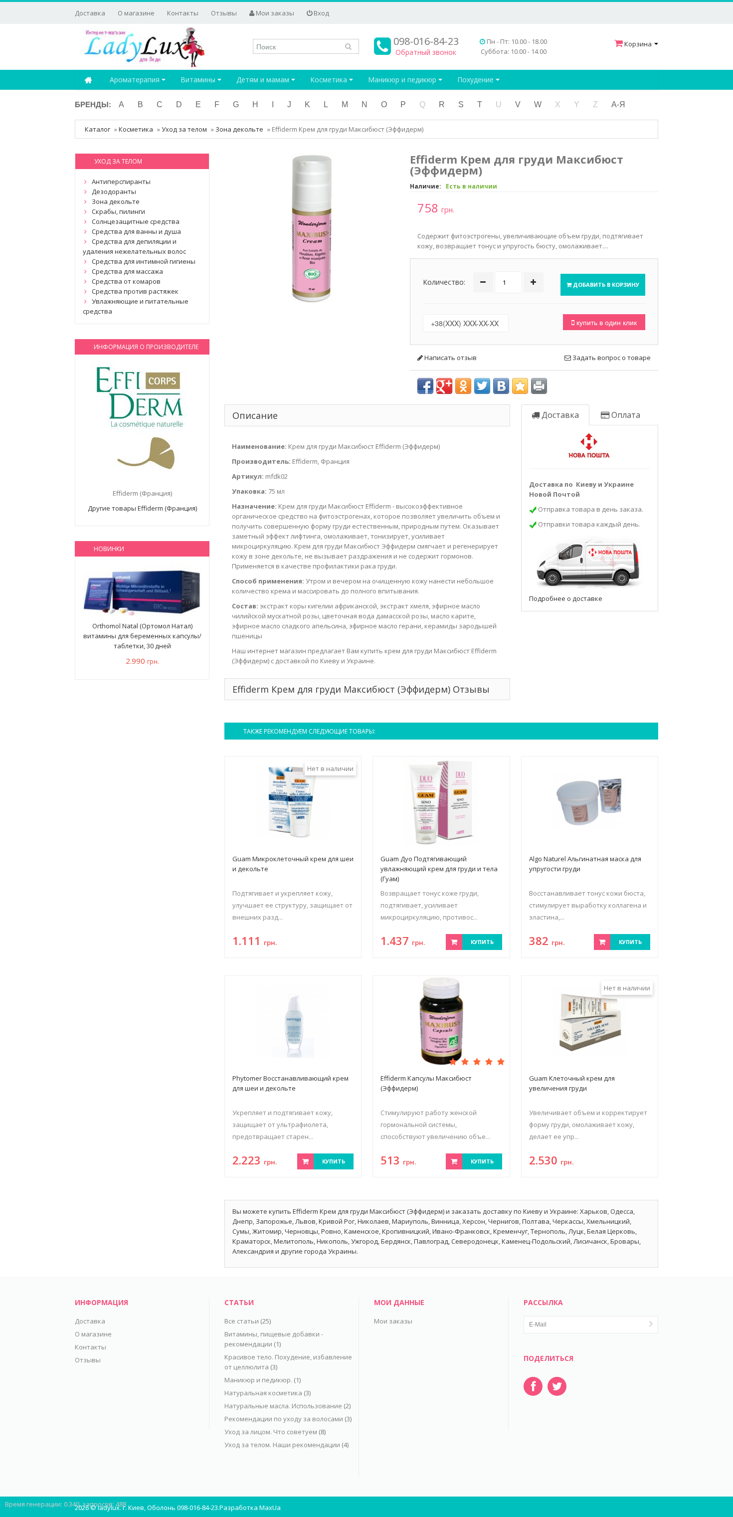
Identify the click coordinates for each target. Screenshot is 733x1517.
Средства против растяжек (135, 291)
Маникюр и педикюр (403, 79)
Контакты (182, 12)
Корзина (638, 43)
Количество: (444, 282)
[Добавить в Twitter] (482, 386)
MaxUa (270, 1507)
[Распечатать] (539, 386)
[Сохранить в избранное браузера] (520, 386)
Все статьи (241, 1321)
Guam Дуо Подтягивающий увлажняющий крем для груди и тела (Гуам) (439, 868)
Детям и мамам (263, 79)
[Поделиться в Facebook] (425, 386)
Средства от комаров (126, 281)
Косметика (329, 79)
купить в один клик (605, 322)
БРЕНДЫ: (93, 104)
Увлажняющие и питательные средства (135, 306)
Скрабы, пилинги (118, 211)
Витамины (199, 79)
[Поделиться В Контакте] (501, 386)
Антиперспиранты (121, 181)
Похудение (476, 79)
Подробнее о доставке (565, 598)
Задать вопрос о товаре (611, 357)
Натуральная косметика (263, 1392)
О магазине (136, 12)
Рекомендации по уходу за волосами (283, 1418)
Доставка (90, 12)
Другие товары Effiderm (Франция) (142, 508)
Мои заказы (274, 12)
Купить (482, 942)
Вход (320, 12)
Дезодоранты (114, 191)
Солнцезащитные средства (136, 221)
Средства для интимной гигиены (143, 261)
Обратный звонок (425, 52)
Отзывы (224, 12)
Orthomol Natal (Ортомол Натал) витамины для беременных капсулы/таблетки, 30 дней (142, 635)
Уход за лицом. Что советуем (270, 1431)
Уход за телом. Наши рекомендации (282, 1444)
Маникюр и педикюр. (258, 1379)
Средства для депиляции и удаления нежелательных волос (134, 246)
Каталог (97, 129)
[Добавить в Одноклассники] (463, 386)
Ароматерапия (136, 79)
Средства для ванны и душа (136, 231)
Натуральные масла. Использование (283, 1405)
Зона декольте (239, 129)
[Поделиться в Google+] (444, 386)
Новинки (109, 549)
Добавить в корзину (605, 284)
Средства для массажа (127, 271)
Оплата (624, 414)
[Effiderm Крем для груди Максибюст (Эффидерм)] (311, 227)
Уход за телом (184, 129)
